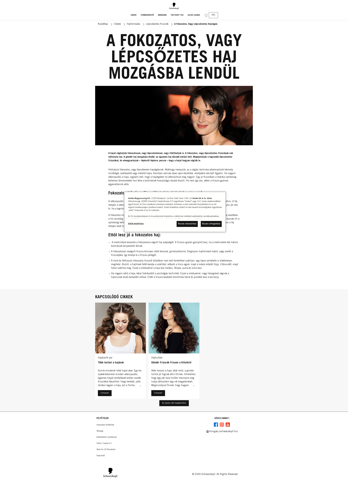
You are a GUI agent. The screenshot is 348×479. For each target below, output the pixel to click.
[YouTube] (228, 424)
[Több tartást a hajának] (120, 351)
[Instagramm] (222, 424)
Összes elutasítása (187, 224)
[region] (175, 212)
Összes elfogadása (211, 224)
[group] (174, 351)
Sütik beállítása (136, 224)
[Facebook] (216, 424)
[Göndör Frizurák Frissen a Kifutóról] (174, 351)
